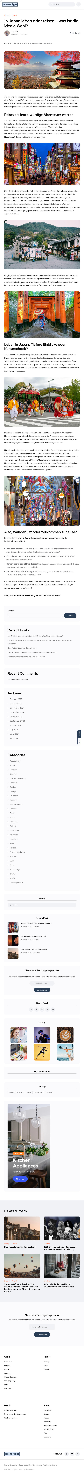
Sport (12, 865)
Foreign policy (9, 1381)
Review (13, 856)
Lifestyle (15, 43)
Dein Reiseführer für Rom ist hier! (22, 648)
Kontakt (47, 1369)
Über (46, 1365)
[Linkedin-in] (77, 1454)
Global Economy (10, 1377)
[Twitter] (72, 1454)
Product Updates (17, 852)
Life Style (49, 1092)
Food (12, 813)
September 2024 (17, 721)
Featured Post (16, 804)
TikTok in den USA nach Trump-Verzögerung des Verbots (32, 652)
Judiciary (7, 1373)
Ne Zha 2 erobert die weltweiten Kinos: (36, 923)
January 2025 (16, 703)
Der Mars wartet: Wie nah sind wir (33, 936)
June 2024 (14, 734)
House (6, 1369)
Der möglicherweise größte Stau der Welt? (26, 656)
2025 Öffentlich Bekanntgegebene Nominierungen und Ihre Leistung (60, 1248)
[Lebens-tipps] (10, 4)
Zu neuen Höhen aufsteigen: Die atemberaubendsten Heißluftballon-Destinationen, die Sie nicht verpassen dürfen (22, 1288)
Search (11, 610)
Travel (24, 43)
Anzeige (47, 1362)
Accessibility (15, 761)
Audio (12, 765)
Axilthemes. (30, 1469)
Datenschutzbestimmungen (15, 1414)
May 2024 (14, 738)
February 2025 (16, 699)
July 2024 (14, 729)
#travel (29, 1092)
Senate (7, 1365)
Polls (6, 1384)
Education (14, 795)
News (12, 843)
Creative (13, 782)
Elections (7, 1388)
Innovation (14, 830)
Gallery (13, 826)
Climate (13, 774)
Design (13, 787)
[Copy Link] (79, 33)
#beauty (11, 1092)
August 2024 (15, 725)
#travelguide (39, 1092)
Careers (13, 769)
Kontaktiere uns (10, 1410)
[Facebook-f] (66, 1454)
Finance (13, 808)
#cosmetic (20, 1092)
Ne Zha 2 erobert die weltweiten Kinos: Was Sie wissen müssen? (35, 636)
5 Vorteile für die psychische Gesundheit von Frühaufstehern (59, 1285)
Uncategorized (16, 882)
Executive (8, 1362)
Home (6, 43)
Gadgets (14, 821)
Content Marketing (18, 778)
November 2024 (17, 712)
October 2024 (16, 716)
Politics (13, 848)
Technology (15, 869)
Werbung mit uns (10, 1418)
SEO (12, 861)
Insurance (14, 834)
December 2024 (17, 708)
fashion (13, 800)
